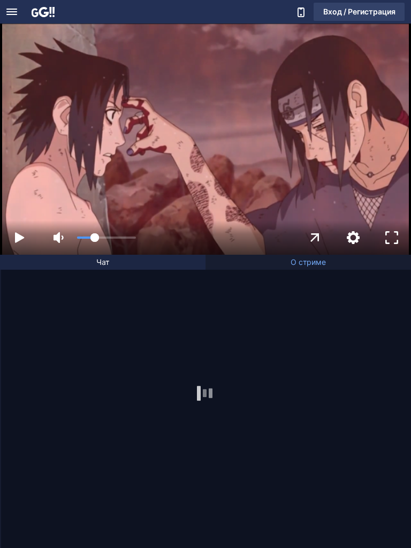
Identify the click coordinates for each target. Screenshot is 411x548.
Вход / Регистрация (359, 11)
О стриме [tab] (308, 262)
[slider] (106, 238)
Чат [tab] (102, 262)
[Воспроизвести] (19, 237)
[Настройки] (353, 237)
